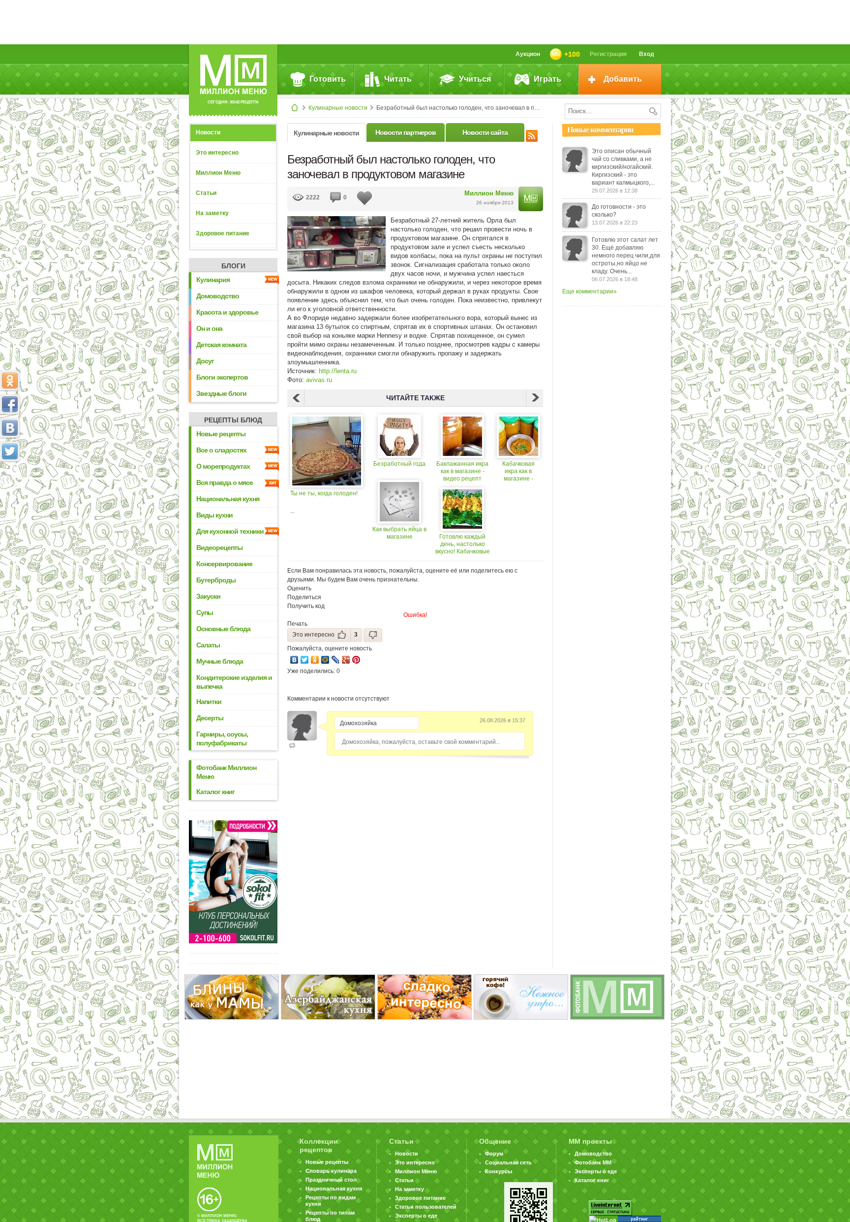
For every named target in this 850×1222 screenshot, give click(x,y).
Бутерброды (216, 580)
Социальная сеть (508, 1162)
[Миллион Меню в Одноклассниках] (10, 380)
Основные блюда (223, 629)
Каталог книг (215, 792)
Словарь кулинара (331, 1171)
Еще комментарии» (589, 291)
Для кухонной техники (230, 531)
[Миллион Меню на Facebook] (10, 404)
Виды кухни (214, 515)
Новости (208, 132)
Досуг (205, 361)
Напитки (208, 702)
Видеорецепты (219, 547)
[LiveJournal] (336, 659)
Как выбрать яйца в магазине (399, 533)
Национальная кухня (227, 499)
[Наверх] (10, 494)
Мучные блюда (219, 661)
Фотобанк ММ (593, 1162)
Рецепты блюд (233, 420)
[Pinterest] (356, 659)
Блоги (233, 266)
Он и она (209, 328)
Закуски (208, 596)
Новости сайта (485, 132)
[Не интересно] (373, 635)
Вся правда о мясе (224, 482)
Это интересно (217, 152)
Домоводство (217, 296)
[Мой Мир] (325, 659)
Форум (494, 1154)
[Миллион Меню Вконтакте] (10, 428)
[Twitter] (305, 659)
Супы (204, 612)
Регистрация (608, 54)
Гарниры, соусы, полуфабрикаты (222, 738)
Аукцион (528, 54)
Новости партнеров (405, 132)
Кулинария (213, 280)
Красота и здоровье (227, 312)
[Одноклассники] (315, 659)
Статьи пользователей (425, 1207)
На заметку (212, 213)
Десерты (209, 718)
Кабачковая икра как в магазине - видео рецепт (518, 471)
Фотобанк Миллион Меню (226, 772)
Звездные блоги (221, 393)
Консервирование (224, 564)
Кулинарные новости (337, 107)
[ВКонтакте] (294, 659)
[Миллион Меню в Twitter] (10, 451)
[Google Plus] (346, 659)
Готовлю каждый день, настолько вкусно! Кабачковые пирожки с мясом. (462, 544)
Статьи (206, 193)
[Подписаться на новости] (532, 134)
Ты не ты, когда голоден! (324, 493)
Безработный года (399, 463)
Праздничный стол (331, 1180)
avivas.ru (319, 380)
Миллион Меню (218, 172)
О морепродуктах (223, 466)
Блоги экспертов (222, 377)
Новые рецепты (220, 434)
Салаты (208, 645)
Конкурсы (498, 1171)
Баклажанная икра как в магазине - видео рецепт (462, 471)
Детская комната (221, 345)
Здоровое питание (222, 233)
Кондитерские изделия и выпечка (234, 682)
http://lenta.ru (338, 371)
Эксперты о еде (416, 1216)
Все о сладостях (221, 450)
